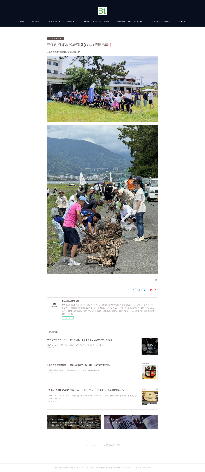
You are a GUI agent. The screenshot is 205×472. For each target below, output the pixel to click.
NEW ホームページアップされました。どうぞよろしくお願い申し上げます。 (76, 345)
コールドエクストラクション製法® (96, 22)
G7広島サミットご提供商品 (160, 22)
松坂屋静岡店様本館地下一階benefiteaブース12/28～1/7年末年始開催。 (74, 370)
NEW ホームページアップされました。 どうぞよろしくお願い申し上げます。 (81, 339)
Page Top (102, 456)
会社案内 (35, 22)
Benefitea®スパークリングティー (129, 22)
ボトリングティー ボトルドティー (60, 22)
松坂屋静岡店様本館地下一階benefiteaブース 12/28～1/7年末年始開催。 (79, 364)
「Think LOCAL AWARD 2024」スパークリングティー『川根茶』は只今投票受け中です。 (87, 390)
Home (22, 22)
